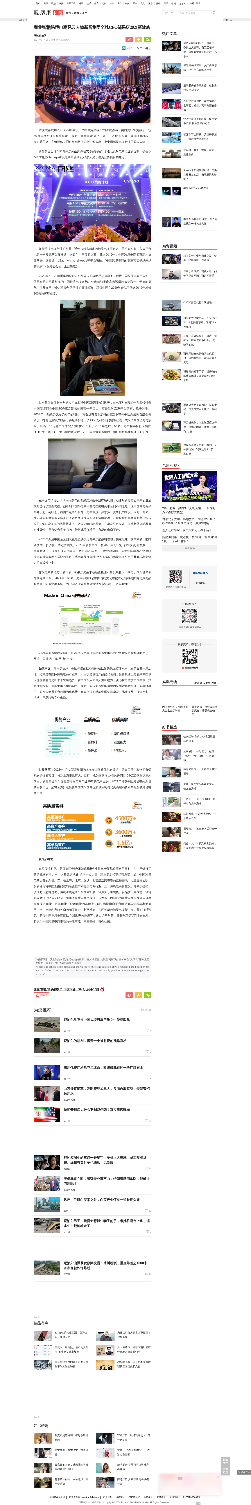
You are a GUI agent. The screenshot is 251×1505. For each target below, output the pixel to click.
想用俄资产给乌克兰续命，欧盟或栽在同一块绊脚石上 (103, 1067)
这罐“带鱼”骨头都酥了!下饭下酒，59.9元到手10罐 (66, 989)
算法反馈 (146, 1009)
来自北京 (51, 39)
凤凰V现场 (171, 465)
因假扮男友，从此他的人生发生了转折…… (175, 708)
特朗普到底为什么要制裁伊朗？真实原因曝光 (97, 1109)
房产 (119, 3)
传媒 (76, 13)
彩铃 (208, 683)
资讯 (46, 3)
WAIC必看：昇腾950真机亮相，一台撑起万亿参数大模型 (189, 510)
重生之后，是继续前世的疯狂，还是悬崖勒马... (204, 710)
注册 (192, 3)
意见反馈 (161, 1497)
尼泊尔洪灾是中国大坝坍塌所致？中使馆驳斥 (97, 1019)
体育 (96, 3)
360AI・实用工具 (137, 48)
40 (150, 1210)
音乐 (202, 683)
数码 (173, 3)
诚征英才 (120, 1497)
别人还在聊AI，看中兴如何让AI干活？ (187, 530)
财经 (81, 3)
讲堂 (196, 683)
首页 (38, 3)
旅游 (150, 3)
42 (150, 1274)
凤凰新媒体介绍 (57, 1497)
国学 (166, 3)
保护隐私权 (134, 1497)
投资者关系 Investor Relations (84, 1497)
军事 (135, 3)
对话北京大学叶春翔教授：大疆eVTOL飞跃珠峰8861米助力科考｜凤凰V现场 (188, 521)
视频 (53, 3)
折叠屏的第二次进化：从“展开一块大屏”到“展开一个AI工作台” (189, 539)
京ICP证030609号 (191, 1497)
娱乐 (89, 3)
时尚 (104, 3)
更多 (181, 3)
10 (150, 1120)
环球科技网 (40, 35)
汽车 (112, 3)
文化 (143, 3)
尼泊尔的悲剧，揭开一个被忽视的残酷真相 (95, 1040)
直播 (61, 3)
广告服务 (107, 1497)
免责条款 (148, 1497)
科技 (127, 3)
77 (150, 1168)
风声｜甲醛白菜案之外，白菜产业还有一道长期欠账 (102, 1199)
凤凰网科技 (199, 573)
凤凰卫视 (71, 3)
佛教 (158, 3)
